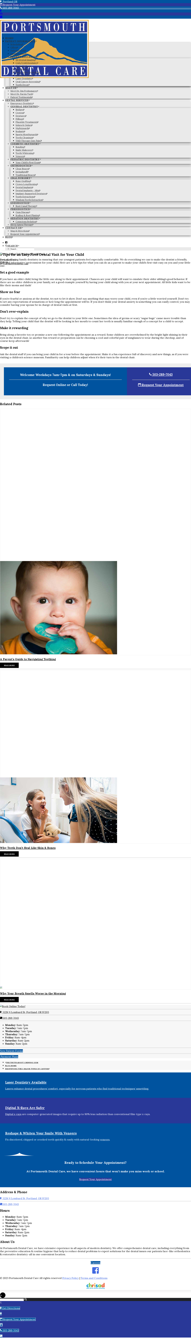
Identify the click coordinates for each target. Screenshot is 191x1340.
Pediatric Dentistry (24, 159)
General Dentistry (24, 106)
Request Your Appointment (18, 4)
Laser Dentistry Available (26, 1082)
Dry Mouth (21, 69)
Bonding (20, 147)
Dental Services (16, 100)
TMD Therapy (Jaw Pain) (28, 140)
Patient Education (23, 56)
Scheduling (16, 44)
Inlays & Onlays (24, 125)
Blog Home (11, 1066)
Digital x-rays (13, 1114)
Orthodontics (20, 165)
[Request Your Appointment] (1, 14)
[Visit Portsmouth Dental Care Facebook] (95, 1272)
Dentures (21, 115)
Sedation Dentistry (24, 218)
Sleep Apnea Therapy (21, 224)
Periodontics (20, 209)
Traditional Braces (25, 174)
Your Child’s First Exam (28, 162)
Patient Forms (17, 50)
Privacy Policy (70, 1278)
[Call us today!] (1, 17)
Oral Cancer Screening (28, 81)
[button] (6, 242)
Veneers (20, 156)
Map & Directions (19, 230)
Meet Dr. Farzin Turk (21, 94)
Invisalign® (22, 171)
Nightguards (22, 128)
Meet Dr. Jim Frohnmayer (23, 91)
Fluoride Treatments (27, 122)
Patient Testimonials (21, 97)
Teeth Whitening (25, 153)
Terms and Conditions (94, 1278)
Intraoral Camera (25, 75)
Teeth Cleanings (24, 137)
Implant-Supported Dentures (31, 193)
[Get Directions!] (0, 10)
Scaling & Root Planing (27, 215)
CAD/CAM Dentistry (26, 63)
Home (9, 38)
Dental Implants (24, 187)
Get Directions (11, 1308)
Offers (13, 47)
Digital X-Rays (23, 66)
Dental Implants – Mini (28, 190)
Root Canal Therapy (26, 206)
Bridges (20, 109)
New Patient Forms (11, 1050)
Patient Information (20, 41)
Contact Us (13, 227)
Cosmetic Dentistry (24, 143)
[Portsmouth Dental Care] (95, 26)
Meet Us (10, 87)
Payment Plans (18, 53)
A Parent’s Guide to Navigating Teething (28, 659)
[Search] (13, 1299)
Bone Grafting (23, 181)
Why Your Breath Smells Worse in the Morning (33, 993)
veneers (105, 1139)
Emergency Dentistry (21, 103)
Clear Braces (22, 168)
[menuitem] (98, 38)
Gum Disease (22, 212)
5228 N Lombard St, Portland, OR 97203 (25, 1012)
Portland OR (9, 1)
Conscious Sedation (26, 221)
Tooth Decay (22, 84)
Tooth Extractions (25, 196)
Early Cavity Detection (27, 72)
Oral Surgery (20, 178)
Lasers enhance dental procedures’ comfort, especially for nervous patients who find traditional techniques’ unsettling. (77, 1088)
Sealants (20, 131)
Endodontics (19, 202)
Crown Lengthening (26, 184)
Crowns (20, 112)
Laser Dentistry (24, 78)
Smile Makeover (24, 150)
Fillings (19, 119)
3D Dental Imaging (25, 59)
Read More (9, 665)
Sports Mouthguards (26, 134)
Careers (95, 1262)
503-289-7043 (10, 7)
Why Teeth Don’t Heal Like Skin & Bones (28, 848)
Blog (8, 237)
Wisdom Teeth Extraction (29, 199)
